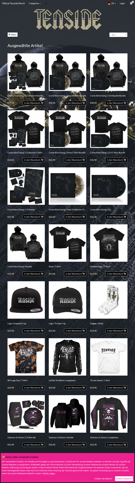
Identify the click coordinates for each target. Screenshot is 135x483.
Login (122, 3)
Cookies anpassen (124, 478)
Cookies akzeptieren (103, 478)
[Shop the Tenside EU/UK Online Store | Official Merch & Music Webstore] (67, 19)
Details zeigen (49, 473)
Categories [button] (34, 3)
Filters (13, 34)
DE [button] (113, 3)
